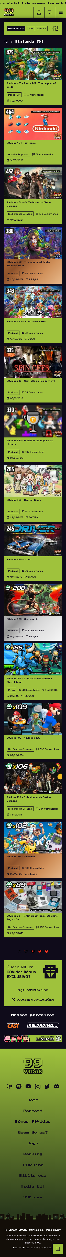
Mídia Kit (33, 1186)
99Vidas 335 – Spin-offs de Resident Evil (31, 380)
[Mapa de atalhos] (57, 1248)
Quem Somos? (33, 1132)
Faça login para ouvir (33, 990)
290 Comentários (34, 868)
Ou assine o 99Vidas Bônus (35, 999)
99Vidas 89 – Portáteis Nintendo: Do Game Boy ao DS (32, 917)
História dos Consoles (20, 749)
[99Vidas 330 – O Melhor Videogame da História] (33, 421)
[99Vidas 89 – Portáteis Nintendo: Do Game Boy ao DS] (33, 897)
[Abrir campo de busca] (49, 12)
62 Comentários (34, 332)
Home (33, 1100)
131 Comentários (34, 511)
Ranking (33, 1154)
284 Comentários (48, 808)
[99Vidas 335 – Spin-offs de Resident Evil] (33, 362)
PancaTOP (14, 94)
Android (41, 28)
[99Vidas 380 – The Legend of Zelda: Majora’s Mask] (33, 243)
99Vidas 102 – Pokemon (21, 856)
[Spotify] (18, 1087)
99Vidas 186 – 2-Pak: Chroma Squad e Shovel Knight (29, 680)
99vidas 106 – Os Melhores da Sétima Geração (29, 799)
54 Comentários (34, 392)
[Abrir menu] (60, 12)
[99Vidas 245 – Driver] (33, 540)
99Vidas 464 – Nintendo (21, 142)
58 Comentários (44, 154)
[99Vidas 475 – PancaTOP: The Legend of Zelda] (33, 64)
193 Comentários (34, 630)
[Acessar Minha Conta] (39, 12)
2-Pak (11, 690)
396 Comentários (49, 749)
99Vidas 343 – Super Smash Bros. (27, 321)
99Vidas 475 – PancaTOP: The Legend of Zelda (31, 85)
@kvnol (49, 1248)
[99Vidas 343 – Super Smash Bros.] (33, 302)
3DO (30, 28)
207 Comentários (34, 452)
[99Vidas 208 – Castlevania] (33, 600)
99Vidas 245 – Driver (19, 559)
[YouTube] (28, 1087)
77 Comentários (36, 94)
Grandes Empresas (18, 154)
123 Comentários (48, 213)
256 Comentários (49, 927)
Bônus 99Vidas (33, 1121)
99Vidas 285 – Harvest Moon (24, 499)
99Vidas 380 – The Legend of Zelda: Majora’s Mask (28, 263)
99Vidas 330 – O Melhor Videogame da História (30, 442)
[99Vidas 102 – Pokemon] (33, 837)
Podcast (13, 273)
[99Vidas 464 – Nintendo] (33, 124)
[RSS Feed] (9, 1087)
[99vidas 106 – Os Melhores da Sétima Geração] (33, 778)
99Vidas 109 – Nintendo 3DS (23, 737)
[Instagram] (37, 1087)
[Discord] (56, 1087)
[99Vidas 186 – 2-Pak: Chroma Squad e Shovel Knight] (33, 659)
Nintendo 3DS (16, 28)
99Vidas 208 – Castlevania (22, 619)
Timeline (33, 1165)
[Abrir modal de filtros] (54, 28)
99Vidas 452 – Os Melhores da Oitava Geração (29, 204)
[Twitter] (47, 1087)
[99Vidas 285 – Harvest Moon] (33, 481)
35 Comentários (34, 273)
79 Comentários (31, 690)
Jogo (33, 1143)
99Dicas (33, 1197)
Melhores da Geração (20, 213)
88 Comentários (34, 570)
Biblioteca (33, 1175)
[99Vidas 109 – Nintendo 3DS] (33, 719)
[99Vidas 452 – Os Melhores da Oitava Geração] (33, 183)
